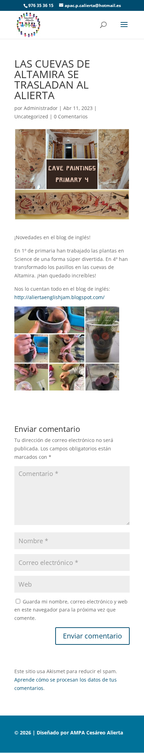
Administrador (41, 108)
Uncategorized (31, 116)
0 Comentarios (71, 116)
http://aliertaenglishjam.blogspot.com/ (59, 297)
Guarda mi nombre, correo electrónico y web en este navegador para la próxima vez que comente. (71, 610)
